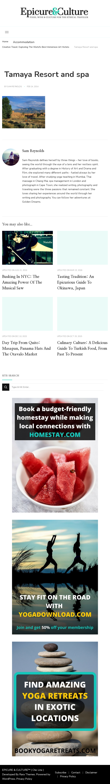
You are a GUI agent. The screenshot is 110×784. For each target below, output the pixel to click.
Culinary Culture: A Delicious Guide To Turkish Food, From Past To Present (82, 348)
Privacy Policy (24, 779)
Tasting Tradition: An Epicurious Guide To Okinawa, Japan (75, 282)
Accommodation (23, 42)
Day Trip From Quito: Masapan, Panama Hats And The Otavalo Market (26, 348)
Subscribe (60, 772)
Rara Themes (27, 774)
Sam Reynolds (14, 86)
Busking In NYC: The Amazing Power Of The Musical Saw (22, 282)
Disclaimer (91, 772)
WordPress (8, 779)
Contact (75, 772)
